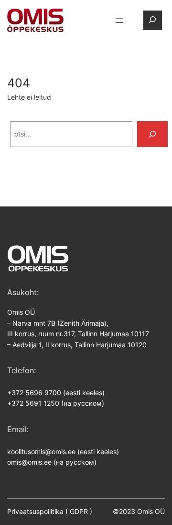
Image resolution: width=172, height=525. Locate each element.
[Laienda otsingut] (152, 20)
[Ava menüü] (119, 20)
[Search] (152, 134)
